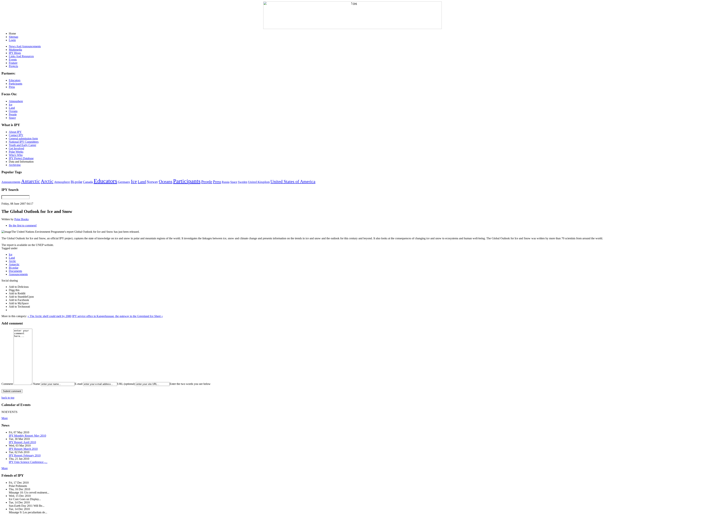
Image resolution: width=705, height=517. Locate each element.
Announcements (10, 182)
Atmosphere (62, 182)
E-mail (78, 383)
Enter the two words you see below (190, 383)
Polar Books (21, 219)
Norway (152, 182)
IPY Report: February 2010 (25, 455)
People (206, 181)
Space (233, 182)
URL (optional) (126, 383)
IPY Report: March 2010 (23, 448)
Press (217, 181)
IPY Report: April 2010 (22, 442)
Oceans (165, 181)
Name (36, 383)
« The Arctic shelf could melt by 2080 (49, 316)
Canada (88, 182)
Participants (186, 181)
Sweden (242, 182)
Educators (105, 181)
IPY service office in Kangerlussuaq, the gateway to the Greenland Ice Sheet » (117, 316)
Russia (225, 182)
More (4, 418)
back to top (7, 397)
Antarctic (30, 181)
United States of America (292, 181)
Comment (7, 383)
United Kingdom (259, 182)
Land (142, 181)
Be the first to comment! (23, 225)
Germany (124, 182)
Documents (15, 271)
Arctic (47, 181)
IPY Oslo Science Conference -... (28, 462)
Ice (134, 181)
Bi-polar (76, 182)
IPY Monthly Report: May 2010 (27, 435)
